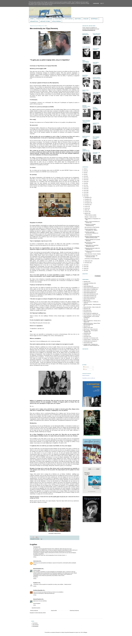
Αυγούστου (87, 204)
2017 (85, 185)
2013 (85, 192)
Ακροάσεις (86, 281)
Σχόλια (85, 369)
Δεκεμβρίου (87, 197)
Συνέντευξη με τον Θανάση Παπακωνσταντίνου (90, 225)
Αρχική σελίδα (54, 610)
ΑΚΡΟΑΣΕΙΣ (49, 18)
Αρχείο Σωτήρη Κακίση (88, 298)
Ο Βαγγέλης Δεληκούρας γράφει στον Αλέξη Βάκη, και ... (92, 249)
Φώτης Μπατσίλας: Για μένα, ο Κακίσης (93, 253)
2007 (85, 270)
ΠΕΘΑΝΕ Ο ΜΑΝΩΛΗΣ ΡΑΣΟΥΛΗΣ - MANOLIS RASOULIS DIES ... (92, 237)
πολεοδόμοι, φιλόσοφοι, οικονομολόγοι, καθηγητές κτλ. (91, 232)
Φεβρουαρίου (88, 260)
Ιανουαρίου (87, 262)
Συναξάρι (85, 334)
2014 (85, 190)
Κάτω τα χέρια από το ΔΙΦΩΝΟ (90, 313)
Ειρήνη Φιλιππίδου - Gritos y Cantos (91, 307)
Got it (102, 3)
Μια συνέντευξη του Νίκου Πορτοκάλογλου (90, 243)
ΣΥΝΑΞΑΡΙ (85, 18)
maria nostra (36, 561)
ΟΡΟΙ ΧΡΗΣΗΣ (35, 624)
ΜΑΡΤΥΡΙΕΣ (78, 18)
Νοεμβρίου (87, 199)
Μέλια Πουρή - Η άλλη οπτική (90, 329)
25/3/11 (34, 557)
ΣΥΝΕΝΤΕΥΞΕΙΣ (40, 18)
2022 (85, 176)
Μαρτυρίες (86, 326)
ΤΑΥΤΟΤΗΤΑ (35, 623)
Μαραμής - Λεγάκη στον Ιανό (90, 216)
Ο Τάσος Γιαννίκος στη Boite (90, 215)
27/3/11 (34, 595)
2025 (85, 170)
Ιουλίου (86, 206)
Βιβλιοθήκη (86, 300)
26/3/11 (34, 586)
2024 (85, 172)
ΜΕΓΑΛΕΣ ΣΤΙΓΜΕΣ (45, 21)
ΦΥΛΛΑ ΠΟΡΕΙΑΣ (56, 21)
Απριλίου (87, 211)
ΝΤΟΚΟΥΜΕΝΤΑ (59, 18)
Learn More (96, 3)
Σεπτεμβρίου (87, 202)
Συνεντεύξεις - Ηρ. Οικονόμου (90, 338)
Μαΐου (86, 209)
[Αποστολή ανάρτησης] (41, 538)
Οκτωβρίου (87, 201)
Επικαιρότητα (86, 311)
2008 (85, 268)
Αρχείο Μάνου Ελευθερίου (89, 295)
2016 (85, 186)
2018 (85, 183)
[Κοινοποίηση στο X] (35, 537)
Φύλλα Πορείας (87, 342)
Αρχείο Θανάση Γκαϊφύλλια (89, 290)
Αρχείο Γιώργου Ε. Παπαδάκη (90, 289)
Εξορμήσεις (86, 308)
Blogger (85, 632)
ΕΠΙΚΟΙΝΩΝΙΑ (35, 626)
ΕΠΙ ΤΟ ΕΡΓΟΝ (69, 18)
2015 (85, 188)
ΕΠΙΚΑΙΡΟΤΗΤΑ (34, 21)
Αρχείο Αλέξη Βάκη (87, 286)
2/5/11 (34, 605)
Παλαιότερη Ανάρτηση (74, 610)
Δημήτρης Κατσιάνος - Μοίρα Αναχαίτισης (92, 304)
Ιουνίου (86, 208)
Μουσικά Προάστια (37, 568)
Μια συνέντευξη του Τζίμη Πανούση (92, 227)
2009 (85, 266)
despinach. (35, 582)
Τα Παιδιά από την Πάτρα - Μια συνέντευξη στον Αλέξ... (91, 256)
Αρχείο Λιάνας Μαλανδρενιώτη (90, 294)
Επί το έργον (86, 310)
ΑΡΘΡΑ (32, 18)
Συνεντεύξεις (36, 538)
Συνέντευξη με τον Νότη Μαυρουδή (92, 258)
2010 (85, 264)
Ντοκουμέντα (86, 333)
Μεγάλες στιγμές (87, 327)
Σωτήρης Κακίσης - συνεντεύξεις (90, 339)
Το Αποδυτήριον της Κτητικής (90, 341)
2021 (85, 178)
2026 (85, 169)
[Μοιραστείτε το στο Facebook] (36, 537)
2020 (85, 179)
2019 (85, 181)
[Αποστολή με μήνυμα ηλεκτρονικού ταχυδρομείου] (32, 537)
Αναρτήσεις (86, 367)
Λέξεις (85, 319)
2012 (85, 194)
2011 (85, 195)
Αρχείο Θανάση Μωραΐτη (89, 292)
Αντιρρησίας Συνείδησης (89, 283)
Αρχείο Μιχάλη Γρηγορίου (89, 297)
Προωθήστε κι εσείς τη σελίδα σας (88, 378)
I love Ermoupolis (88, 234)
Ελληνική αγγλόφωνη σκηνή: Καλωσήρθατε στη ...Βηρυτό (91, 230)
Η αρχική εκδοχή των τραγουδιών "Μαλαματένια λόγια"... (91, 246)
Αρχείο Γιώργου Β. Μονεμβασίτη (90, 287)
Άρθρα (85, 284)
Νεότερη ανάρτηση (34, 610)
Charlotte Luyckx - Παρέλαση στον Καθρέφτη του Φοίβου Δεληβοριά (91, 345)
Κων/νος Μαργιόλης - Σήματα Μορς (91, 314)
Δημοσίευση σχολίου (36, 607)
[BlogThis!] (33, 537)
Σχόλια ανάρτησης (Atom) (40, 612)
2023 (85, 174)
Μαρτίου (87, 213)
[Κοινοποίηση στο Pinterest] (38, 537)
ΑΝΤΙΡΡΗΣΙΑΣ (94, 18)
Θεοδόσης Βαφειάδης (38, 590)
